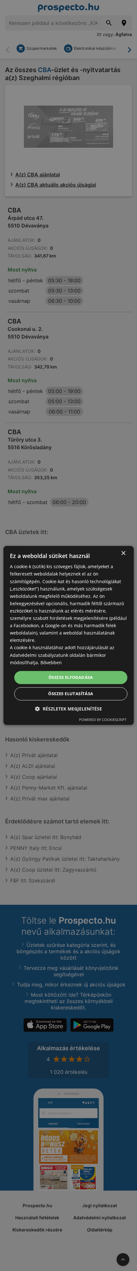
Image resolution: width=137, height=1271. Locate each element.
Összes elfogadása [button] (70, 677)
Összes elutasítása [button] (70, 694)
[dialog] (69, 635)
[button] (68, 709)
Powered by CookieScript (102, 719)
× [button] (123, 553)
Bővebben (51, 662)
